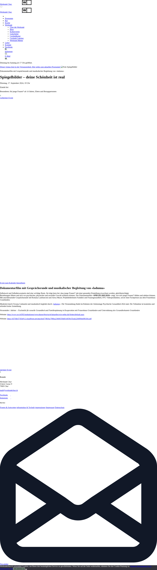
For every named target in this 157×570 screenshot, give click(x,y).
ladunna (56, 304)
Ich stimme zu (19, 569)
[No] (26, 569)
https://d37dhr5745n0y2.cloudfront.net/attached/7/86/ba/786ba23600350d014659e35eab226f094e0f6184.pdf (49, 319)
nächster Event (5, 370)
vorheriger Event (6, 98)
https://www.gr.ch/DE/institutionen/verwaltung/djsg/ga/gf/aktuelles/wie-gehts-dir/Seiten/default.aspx (45, 314)
